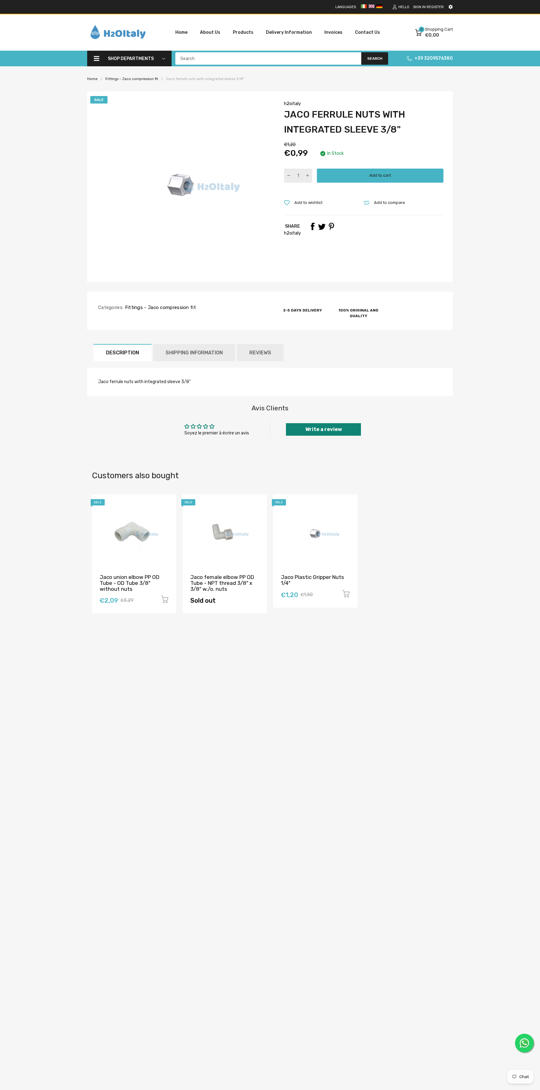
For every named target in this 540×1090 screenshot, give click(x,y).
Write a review (323, 429)
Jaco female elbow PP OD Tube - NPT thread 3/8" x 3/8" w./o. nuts (222, 583)
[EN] (371, 8)
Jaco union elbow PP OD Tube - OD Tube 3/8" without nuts (129, 583)
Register (435, 7)
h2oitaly (292, 103)
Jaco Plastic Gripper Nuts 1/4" (312, 580)
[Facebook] (312, 226)
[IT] (364, 8)
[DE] (379, 8)
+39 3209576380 (433, 58)
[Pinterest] (331, 226)
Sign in (419, 7)
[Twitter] (322, 226)
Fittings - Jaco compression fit (159, 307)
